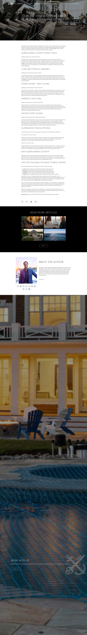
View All (43, 245)
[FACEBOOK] (18, 286)
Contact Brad (24, 194)
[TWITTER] (26, 289)
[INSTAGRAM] (24, 286)
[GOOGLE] (32, 286)
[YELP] (26, 286)
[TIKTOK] (29, 286)
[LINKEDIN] (24, 289)
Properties (30, 3)
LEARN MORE (41, 279)
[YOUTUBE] (21, 286)
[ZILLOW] (35, 286)
